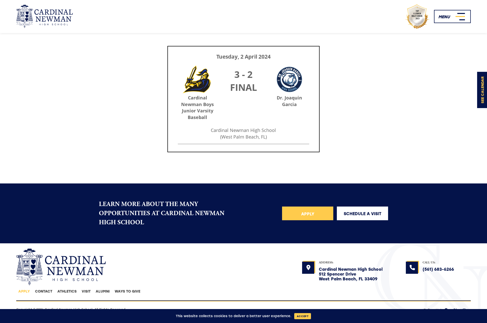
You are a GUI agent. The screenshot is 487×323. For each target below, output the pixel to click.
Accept (303, 316)
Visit (86, 291)
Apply (307, 213)
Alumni (103, 291)
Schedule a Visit (362, 213)
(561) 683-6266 (438, 269)
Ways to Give (127, 291)
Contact (43, 291)
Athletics (67, 291)
